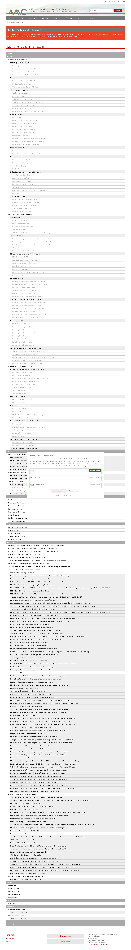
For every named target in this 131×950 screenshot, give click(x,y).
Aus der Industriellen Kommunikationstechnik (23, 794)
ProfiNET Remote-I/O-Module (22, 339)
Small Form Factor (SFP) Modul (22, 387)
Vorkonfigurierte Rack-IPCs (21, 66)
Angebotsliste (121, 1)
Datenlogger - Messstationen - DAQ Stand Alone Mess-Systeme (33, 245)
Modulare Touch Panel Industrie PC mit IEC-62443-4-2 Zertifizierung (32, 600)
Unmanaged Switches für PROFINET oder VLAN (25, 803)
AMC (7, 22)
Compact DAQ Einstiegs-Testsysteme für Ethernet (26, 733)
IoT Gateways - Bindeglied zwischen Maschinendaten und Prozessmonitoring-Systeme (38, 676)
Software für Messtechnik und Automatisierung (25, 348)
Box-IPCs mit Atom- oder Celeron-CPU (24, 120)
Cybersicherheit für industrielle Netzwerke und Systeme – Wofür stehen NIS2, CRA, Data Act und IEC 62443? (46, 597)
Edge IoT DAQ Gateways (20, 220)
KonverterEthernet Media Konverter (24, 384)
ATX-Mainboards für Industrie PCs (23, 181)
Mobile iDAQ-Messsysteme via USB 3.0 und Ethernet (29, 284)
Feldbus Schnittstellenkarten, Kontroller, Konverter (26, 421)
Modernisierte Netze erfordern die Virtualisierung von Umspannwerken (33, 648)
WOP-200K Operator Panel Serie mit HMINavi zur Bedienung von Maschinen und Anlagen (39, 709)
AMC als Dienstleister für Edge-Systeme (23, 840)
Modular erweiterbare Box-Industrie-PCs (25, 144)
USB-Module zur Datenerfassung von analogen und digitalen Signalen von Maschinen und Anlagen (42, 767)
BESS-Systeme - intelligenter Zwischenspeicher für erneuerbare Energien (34, 654)
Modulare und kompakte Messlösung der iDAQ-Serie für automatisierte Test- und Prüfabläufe (41, 743)
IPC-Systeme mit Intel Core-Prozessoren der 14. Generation (29, 624)
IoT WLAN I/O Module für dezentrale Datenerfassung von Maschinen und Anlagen (37, 773)
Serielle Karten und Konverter (20, 406)
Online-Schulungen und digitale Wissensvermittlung (25, 876)
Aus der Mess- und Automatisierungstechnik (23, 673)
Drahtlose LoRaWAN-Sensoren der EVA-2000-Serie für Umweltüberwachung (35, 791)
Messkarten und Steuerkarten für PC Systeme (25, 254)
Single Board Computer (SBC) (19, 196)
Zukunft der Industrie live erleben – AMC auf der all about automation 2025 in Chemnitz (37, 560)
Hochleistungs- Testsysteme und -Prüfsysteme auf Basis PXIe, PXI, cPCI (35, 242)
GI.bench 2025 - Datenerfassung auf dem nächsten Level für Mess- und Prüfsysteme (38, 712)
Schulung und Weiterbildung (17, 518)
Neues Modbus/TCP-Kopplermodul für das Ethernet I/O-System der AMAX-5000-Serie (38, 755)
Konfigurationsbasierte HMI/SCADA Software (27, 360)
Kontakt (92, 18)
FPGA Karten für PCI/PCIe (20, 275)
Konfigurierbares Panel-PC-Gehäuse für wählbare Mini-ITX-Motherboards (34, 615)
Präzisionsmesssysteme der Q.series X (25, 239)
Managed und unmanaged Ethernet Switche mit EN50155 (31, 378)
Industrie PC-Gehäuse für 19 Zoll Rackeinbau (27, 81)
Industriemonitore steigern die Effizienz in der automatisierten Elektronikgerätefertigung (39, 576)
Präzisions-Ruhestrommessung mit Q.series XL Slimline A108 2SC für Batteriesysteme (38, 785)
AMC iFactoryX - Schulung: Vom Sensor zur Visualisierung (31, 233)
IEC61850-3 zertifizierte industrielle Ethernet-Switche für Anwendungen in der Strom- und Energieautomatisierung (47, 812)
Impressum (10, 922)
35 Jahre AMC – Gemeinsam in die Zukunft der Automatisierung (29, 563)
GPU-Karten (16, 193)
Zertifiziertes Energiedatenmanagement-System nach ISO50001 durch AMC (35, 861)
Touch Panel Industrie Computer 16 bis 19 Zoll (27, 102)
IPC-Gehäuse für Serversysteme (22, 84)
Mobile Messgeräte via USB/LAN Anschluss (26, 296)
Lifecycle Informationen (16, 916)
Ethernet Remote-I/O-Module (22, 327)
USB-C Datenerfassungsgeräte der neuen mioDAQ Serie (28, 749)
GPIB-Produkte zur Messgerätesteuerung (23, 439)
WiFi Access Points (18, 390)
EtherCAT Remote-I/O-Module (22, 342)
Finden (118, 10)
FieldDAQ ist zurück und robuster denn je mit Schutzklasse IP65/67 (32, 694)
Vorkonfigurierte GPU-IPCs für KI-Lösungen (26, 75)
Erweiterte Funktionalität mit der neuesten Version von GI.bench (31, 758)
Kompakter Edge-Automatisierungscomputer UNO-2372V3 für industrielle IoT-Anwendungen (40, 579)
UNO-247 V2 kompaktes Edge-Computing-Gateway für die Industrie (32, 585)
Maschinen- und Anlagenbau (17, 527)
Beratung (11, 500)
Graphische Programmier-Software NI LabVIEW (27, 351)
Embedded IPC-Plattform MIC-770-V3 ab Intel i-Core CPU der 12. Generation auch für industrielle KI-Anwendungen (48, 636)
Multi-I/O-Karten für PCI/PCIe (22, 257)
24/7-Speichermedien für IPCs (22, 187)
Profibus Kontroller (18, 424)
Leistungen (33, 18)
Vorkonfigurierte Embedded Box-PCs (24, 69)
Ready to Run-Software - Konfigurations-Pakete (27, 363)
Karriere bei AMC (14, 888)
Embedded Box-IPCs (17, 114)
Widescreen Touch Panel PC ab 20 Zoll (25, 105)
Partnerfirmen (12, 897)
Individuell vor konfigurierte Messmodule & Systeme (27, 873)
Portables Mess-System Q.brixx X (23, 251)
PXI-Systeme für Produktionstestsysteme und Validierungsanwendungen (34, 697)
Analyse (37, 478)
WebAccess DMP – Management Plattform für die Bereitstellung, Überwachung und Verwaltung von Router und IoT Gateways (52, 824)
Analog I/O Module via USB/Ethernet (24, 290)
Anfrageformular (66, 936)
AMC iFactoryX (15, 217)
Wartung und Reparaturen (16, 521)
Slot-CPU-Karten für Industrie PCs (23, 175)
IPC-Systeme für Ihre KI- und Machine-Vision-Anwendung (29, 642)
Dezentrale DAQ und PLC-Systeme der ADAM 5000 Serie (30, 315)
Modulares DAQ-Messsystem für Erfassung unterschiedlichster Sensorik (34, 736)
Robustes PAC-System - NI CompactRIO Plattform (28, 308)
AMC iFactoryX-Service (19, 229)
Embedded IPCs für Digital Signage (23, 132)
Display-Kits (16, 169)
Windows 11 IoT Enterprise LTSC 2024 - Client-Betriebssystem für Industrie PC (36, 630)
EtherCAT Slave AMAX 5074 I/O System (23, 715)
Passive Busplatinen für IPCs (21, 178)
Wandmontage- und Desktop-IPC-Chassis (26, 87)
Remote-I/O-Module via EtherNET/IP (24, 345)
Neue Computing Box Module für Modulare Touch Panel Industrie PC (32, 627)
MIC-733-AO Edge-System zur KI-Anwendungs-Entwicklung (29, 591)
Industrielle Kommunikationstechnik (20, 366)
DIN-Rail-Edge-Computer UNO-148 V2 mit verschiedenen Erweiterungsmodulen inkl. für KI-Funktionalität (44, 618)
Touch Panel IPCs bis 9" (20, 93)
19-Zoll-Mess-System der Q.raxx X (23, 248)
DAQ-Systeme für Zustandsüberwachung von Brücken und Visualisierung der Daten (37, 730)
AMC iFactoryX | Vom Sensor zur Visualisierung (25, 879)
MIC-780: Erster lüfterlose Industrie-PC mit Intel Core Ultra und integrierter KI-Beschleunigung (41, 594)
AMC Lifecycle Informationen (19, 919)
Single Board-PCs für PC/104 (21, 208)
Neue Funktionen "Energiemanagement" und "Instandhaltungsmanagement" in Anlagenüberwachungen (44, 870)
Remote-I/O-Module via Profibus (23, 336)
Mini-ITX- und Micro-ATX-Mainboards (24, 199)
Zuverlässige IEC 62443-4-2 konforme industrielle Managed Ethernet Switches (36, 797)
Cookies (9, 942)
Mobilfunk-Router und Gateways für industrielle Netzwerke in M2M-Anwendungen (37, 828)
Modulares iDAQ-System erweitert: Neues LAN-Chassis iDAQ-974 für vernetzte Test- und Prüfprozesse (44, 703)
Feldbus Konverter (18, 436)
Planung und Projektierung (17, 503)
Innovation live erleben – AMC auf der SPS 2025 (24, 554)
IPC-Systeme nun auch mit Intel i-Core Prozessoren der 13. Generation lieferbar (36, 639)
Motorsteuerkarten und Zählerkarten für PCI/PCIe (28, 272)
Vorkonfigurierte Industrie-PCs (20, 62)
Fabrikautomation (14, 530)
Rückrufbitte (12, 903)
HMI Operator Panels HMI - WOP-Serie (25, 318)
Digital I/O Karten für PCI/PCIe (22, 266)
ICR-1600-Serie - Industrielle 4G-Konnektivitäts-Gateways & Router (32, 806)
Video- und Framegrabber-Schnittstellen (23, 448)
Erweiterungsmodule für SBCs (22, 211)
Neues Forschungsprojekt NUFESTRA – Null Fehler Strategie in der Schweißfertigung (38, 846)
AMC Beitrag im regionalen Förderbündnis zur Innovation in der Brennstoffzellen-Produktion (40, 867)
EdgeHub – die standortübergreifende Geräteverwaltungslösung (31, 682)
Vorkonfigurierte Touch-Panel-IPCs (23, 72)
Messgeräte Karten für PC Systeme (23, 269)
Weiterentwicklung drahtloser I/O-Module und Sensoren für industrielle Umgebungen (38, 779)
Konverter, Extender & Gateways (23, 418)
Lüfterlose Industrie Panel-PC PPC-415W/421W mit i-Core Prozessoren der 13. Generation (40, 582)
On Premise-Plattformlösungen (22, 226)
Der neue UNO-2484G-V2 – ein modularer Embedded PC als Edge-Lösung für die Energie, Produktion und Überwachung (49, 652)
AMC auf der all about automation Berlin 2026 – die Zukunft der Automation (33, 551)
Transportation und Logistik (17, 536)
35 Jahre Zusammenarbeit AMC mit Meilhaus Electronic (26, 557)
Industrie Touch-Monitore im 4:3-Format (25, 160)
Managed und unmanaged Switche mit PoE (26, 381)
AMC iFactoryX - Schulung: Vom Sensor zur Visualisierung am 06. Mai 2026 (33, 548)
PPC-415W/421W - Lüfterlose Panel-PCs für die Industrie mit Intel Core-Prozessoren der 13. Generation (44, 664)
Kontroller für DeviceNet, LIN (21, 433)
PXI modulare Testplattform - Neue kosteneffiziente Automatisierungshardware (36, 679)
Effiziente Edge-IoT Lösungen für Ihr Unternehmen (26, 843)
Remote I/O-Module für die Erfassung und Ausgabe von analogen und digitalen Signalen (39, 752)
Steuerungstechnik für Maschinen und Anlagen (25, 299)
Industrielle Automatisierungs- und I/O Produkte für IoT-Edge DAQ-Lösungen (35, 776)
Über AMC (69, 18)
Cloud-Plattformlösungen (20, 223)
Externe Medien (39, 484)
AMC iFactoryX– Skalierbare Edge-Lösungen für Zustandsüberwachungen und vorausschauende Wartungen (45, 864)
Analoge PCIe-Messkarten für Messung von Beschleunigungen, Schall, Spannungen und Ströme (41, 740)
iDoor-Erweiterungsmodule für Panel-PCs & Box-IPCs (29, 190)
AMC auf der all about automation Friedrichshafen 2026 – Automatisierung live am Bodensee (39, 566)
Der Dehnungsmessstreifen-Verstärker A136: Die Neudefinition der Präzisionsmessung (39, 770)
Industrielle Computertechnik (17, 60)
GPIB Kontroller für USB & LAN (22, 442)
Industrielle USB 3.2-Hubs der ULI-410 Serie (24, 809)
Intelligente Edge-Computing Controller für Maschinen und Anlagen (32, 667)
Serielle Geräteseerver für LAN (22, 399)
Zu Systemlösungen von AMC (17, 834)
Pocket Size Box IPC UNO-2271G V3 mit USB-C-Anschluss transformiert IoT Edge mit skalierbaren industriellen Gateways (50, 603)
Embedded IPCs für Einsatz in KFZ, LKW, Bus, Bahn (28, 154)
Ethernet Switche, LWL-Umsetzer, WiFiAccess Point (27, 369)
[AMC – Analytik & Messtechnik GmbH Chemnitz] (18, 10)
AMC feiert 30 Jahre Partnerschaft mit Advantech (24, 570)
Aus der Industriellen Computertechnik (21, 573)
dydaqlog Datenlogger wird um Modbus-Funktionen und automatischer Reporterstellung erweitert (42, 718)
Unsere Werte (13, 885)
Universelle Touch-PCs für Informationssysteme (28, 111)
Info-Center (81, 18)
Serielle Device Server (17, 397)
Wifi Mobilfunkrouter (19, 393)
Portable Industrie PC (17, 148)
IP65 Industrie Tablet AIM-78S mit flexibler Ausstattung (28, 661)
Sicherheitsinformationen (16, 910)
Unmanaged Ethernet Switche (22, 372)
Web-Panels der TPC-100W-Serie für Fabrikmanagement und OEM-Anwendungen (37, 633)
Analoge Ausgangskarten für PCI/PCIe (24, 263)
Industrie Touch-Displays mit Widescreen (25, 163)
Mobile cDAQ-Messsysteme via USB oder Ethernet (29, 281)
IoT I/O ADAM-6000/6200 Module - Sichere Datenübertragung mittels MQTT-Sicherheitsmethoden (42, 788)
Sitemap (114, 1)
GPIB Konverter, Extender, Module (23, 445)
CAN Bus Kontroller (18, 430)
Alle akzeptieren (73, 491)
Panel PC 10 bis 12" (18, 96)
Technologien (57, 18)
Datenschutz (10, 925)
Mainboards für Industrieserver (22, 184)
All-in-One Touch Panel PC (19, 90)
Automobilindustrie (14, 539)
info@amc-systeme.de (100, 944)
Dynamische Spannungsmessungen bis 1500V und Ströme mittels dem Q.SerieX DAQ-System (40, 721)
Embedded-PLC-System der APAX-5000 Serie (26, 311)
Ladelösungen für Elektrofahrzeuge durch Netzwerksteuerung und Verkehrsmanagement (39, 815)
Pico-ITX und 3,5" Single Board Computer (25, 202)
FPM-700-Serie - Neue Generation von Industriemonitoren (29, 645)
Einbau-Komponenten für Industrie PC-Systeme (25, 172)
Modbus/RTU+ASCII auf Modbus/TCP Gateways (28, 415)
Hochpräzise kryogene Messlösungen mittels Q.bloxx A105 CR (30, 746)
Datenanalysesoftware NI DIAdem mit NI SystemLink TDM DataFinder (35, 357)
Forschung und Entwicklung (17, 506)
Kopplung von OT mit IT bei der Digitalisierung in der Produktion (31, 670)
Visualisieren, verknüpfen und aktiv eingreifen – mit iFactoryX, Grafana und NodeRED (38, 849)
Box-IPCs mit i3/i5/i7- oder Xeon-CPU (24, 123)
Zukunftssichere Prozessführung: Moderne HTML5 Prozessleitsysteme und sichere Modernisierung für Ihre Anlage (48, 837)
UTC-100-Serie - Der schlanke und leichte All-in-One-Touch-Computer (33, 609)
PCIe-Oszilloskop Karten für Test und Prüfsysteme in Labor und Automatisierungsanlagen (39, 685)
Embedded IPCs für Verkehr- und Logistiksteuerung (29, 138)
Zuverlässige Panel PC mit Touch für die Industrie (26, 658)
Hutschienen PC (17, 117)
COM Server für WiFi (19, 403)
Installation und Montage (16, 512)
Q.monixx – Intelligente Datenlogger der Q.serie (26, 706)
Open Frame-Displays (19, 166)
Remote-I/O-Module (17, 321)
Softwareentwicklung (15, 509)
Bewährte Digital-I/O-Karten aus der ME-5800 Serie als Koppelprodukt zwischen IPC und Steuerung (43, 764)
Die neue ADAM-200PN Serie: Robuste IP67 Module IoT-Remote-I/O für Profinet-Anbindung (40, 700)
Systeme (21, 18)
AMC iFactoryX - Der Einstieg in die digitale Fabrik (26, 855)
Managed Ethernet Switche (21, 375)
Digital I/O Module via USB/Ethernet (24, 293)
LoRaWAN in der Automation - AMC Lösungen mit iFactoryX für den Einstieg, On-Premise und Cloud (43, 724)
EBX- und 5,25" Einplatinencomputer (24, 205)
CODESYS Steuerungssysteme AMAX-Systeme (27, 305)
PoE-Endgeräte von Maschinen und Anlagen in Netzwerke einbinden (32, 818)
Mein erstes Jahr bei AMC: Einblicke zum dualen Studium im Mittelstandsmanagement (36, 545)
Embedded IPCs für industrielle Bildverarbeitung (28, 141)
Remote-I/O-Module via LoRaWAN (23, 333)
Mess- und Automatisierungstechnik (20, 214)
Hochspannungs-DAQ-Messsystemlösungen (24, 688)
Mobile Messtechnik (17, 278)
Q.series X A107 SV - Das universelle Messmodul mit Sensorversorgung (33, 782)
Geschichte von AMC (15, 894)
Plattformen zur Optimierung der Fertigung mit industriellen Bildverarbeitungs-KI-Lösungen (40, 621)
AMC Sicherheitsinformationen (20, 913)
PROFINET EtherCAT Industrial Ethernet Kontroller (28, 427)
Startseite (107, 1)
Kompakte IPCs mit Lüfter (20, 135)
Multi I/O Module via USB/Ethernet (24, 287)
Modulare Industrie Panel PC (21, 108)
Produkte (11, 18)
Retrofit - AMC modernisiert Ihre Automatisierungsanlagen (29, 852)
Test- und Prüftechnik (17, 236)
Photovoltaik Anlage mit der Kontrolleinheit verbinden (28, 821)
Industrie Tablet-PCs (19, 151)
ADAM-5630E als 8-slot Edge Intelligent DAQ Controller (28, 691)
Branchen (44, 18)
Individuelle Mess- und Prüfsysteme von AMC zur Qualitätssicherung (33, 858)
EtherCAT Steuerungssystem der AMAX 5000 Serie (28, 302)
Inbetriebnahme (13, 515)
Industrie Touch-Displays (18, 157)
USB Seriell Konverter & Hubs (22, 412)
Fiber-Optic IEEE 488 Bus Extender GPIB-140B (25, 831)
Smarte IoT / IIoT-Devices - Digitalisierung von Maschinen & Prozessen (33, 727)
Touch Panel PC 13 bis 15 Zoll (22, 99)
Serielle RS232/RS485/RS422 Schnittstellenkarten (28, 409)
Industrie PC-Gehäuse (17, 78)
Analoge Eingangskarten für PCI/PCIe (24, 260)
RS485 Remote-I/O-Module (21, 324)
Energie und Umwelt (15, 533)
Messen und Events (14, 891)
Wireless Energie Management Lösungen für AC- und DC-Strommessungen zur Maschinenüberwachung (44, 761)
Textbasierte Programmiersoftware (23, 354)
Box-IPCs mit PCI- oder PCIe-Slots (23, 126)
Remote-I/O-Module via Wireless (23, 330)
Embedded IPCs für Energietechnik (23, 129)
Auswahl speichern (59, 491)
